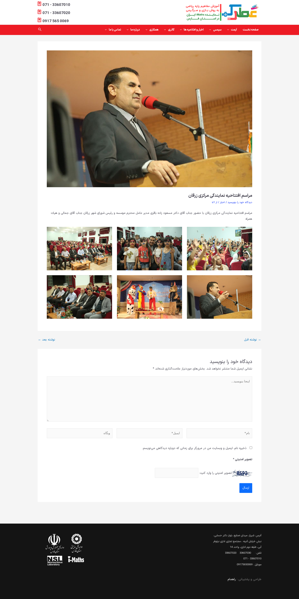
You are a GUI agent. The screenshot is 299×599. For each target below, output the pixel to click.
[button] (229, 30)
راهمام (232, 579)
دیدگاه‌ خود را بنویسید (240, 202)
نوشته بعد (46, 339)
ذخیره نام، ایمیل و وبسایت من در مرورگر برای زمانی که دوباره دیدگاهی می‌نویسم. (194, 448)
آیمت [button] (234, 30)
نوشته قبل (252, 339)
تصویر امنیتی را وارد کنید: (215, 473)
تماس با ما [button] (115, 30)
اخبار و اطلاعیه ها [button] (194, 30)
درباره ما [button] (135, 30)
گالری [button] (171, 30)
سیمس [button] (217, 30)
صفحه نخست (251, 30)
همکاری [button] (153, 30)
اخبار (222, 202)
